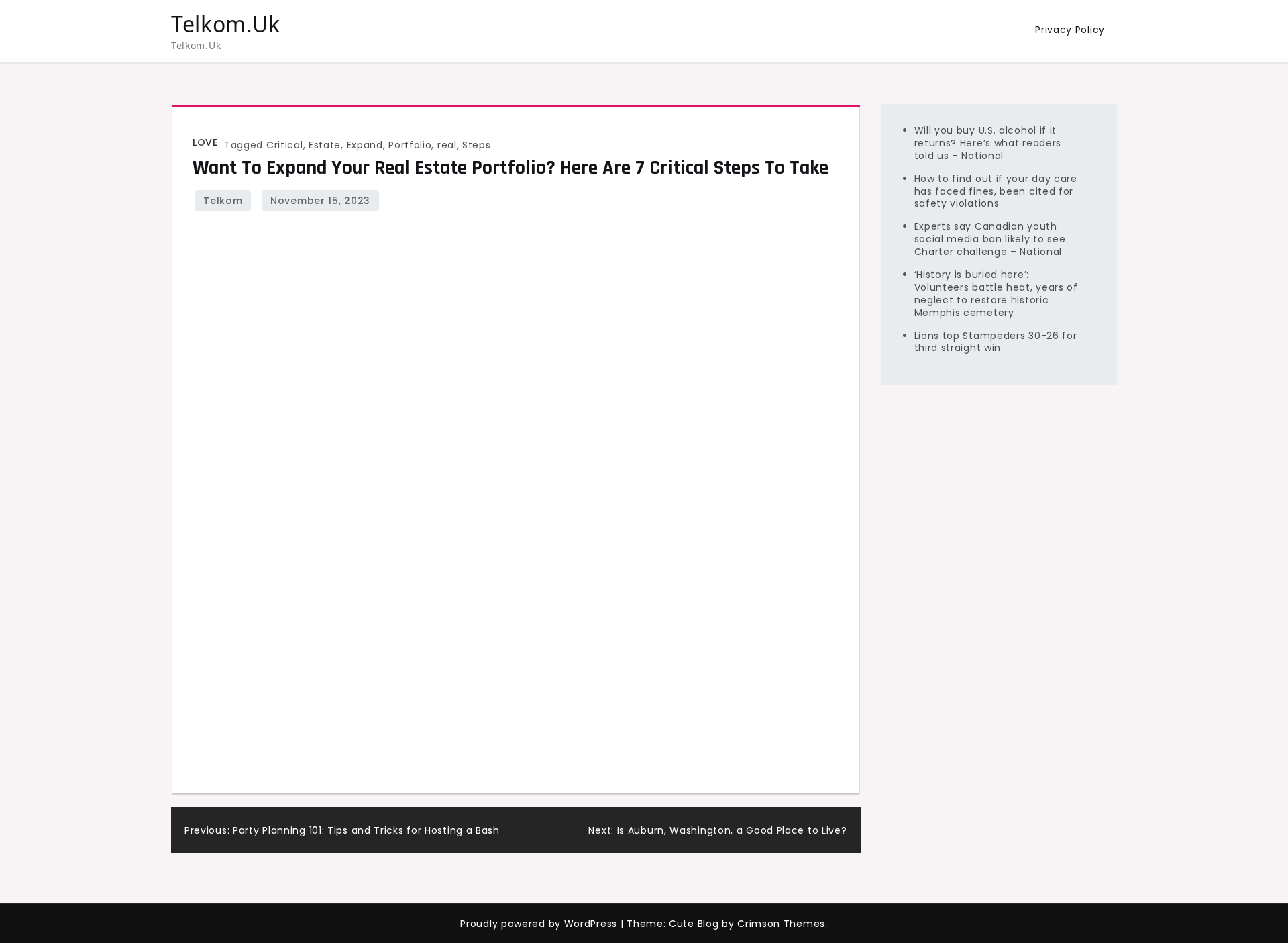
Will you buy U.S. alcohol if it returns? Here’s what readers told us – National (988, 142)
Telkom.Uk (225, 23)
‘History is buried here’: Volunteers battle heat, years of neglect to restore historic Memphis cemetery (996, 293)
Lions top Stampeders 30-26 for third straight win (995, 341)
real (447, 145)
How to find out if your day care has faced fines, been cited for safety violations (995, 190)
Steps (476, 145)
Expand (365, 145)
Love (205, 142)
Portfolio (409, 145)
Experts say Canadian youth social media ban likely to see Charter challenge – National (990, 238)
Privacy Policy (1070, 29)
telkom (222, 200)
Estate (325, 145)
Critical (284, 145)
